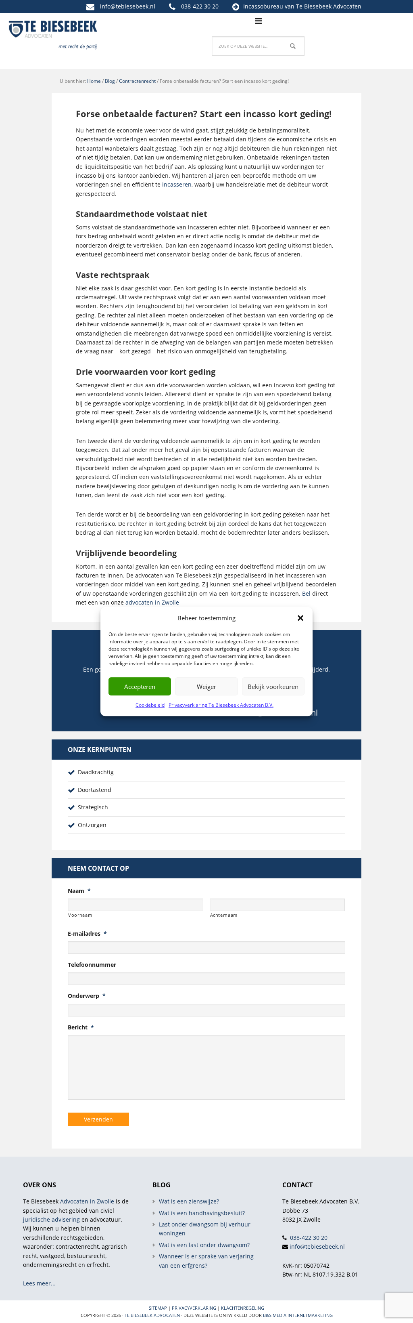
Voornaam (80, 915)
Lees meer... (39, 1283)
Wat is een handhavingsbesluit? (202, 1213)
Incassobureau (263, 6)
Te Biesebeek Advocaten (152, 1315)
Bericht (81, 1027)
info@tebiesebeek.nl (127, 6)
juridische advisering (51, 1219)
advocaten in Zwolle (152, 602)
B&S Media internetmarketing (298, 1315)
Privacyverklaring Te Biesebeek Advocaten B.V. (221, 704)
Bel (306, 593)
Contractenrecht (137, 81)
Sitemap (158, 1308)
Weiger (206, 686)
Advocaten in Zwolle (87, 1201)
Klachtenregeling (242, 1308)
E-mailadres (87, 933)
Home (94, 81)
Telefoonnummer (92, 964)
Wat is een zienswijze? (189, 1201)
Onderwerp (87, 996)
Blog (110, 81)
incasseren (177, 184)
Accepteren (139, 686)
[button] (300, 618)
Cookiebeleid (150, 704)
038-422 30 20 (200, 6)
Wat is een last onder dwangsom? (204, 1245)
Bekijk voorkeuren (273, 686)
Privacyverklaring (194, 1308)
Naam (79, 891)
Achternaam (224, 915)
